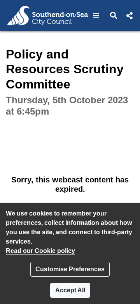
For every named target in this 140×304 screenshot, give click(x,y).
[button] (96, 16)
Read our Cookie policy (40, 250)
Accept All (70, 290)
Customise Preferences (70, 269)
